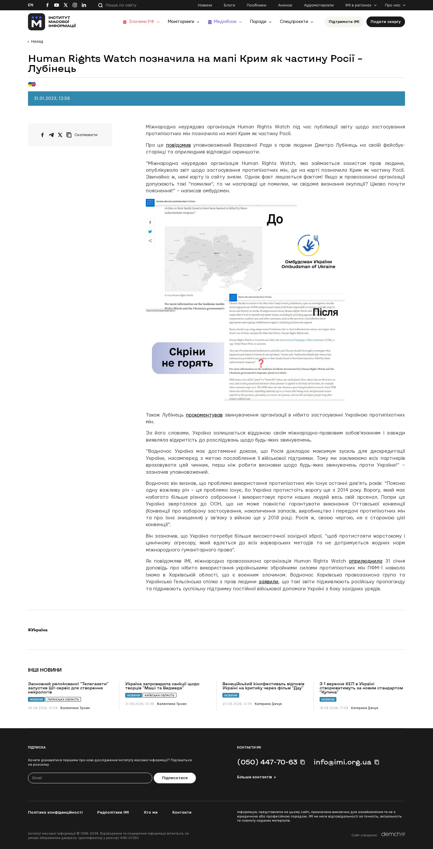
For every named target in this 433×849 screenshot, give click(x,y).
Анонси (285, 5)
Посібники (256, 5)
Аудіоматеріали (319, 5)
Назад (37, 41)
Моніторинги (181, 21)
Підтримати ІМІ (344, 22)
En (30, 5)
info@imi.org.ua (342, 761)
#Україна (37, 630)
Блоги (229, 5)
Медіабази (225, 21)
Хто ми (151, 812)
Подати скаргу (386, 22)
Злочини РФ (141, 21)
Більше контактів (254, 777)
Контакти (181, 812)
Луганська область (63, 699)
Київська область (159, 695)
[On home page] (52, 21)
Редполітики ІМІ (113, 812)
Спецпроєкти (294, 21)
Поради (258, 21)
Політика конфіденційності (55, 812)
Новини (205, 5)
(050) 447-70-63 (267, 761)
